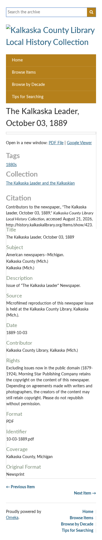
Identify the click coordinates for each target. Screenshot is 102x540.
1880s (11, 165)
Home (17, 60)
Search (91, 12)
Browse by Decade (28, 85)
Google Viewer (79, 143)
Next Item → (85, 493)
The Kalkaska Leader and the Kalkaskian (40, 183)
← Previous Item (20, 487)
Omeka (12, 518)
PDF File (56, 143)
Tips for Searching (27, 97)
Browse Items (24, 73)
